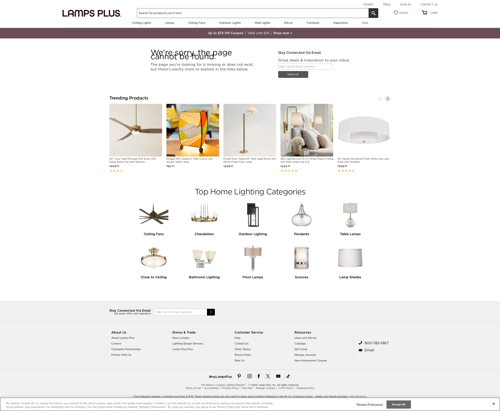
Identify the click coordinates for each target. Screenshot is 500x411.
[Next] (388, 99)
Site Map (247, 388)
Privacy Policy (230, 388)
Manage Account (305, 355)
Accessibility (211, 388)
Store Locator (180, 338)
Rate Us (239, 360)
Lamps (169, 23)
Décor (288, 23)
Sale (365, 23)
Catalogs (300, 343)
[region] (250, 404)
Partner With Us (121, 355)
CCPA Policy (286, 388)
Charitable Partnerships (126, 349)
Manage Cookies (265, 388)
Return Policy (243, 355)
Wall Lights (262, 23)
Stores (368, 4)
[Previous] (380, 99)
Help (237, 338)
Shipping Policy (305, 388)
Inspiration (340, 23)
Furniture (313, 23)
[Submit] (211, 312)
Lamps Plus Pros (182, 349)
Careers (116, 343)
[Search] (373, 13)
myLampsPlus (221, 377)
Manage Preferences (369, 404)
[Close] (493, 403)
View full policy (357, 396)
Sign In (405, 4)
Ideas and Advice (306, 338)
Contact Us (429, 4)
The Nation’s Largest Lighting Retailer (223, 385)
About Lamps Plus (122, 338)
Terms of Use (193, 388)
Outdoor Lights (230, 23)
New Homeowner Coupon (311, 360)
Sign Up (293, 74)
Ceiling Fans (196, 23)
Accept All (398, 404)
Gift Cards (301, 349)
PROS (386, 4)
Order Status (243, 349)
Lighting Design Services (187, 343)
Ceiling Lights (141, 23)
